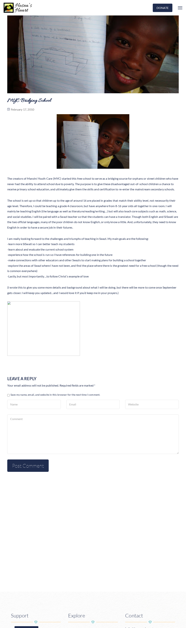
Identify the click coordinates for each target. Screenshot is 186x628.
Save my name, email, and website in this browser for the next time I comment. (55, 394)
